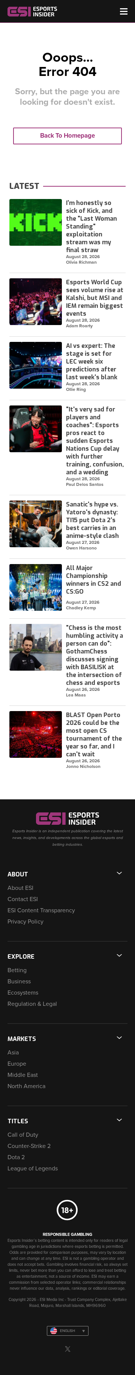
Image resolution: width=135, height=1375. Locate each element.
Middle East (23, 1075)
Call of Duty (23, 1135)
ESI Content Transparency (41, 910)
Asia (13, 1052)
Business (19, 981)
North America (26, 1086)
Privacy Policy (26, 921)
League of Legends (33, 1168)
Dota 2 (16, 1157)
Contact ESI (23, 899)
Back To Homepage (67, 136)
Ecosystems (23, 992)
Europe (17, 1064)
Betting (17, 970)
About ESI (20, 888)
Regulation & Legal (32, 1004)
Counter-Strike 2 (29, 1146)
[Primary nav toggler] (124, 11)
